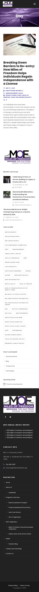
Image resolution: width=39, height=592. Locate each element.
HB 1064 (7, 275)
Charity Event (10, 366)
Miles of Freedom (26, 284)
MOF (6, 309)
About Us (9, 487)
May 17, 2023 (10, 88)
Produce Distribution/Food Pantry (19, 507)
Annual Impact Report (13, 253)
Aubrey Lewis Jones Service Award (20, 534)
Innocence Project (21, 275)
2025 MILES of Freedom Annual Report (20, 430)
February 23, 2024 (12, 217)
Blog (21, 93)
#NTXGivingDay (10, 232)
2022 (6, 249)
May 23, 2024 (19, 202)
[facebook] (5, 417)
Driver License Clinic (14, 95)
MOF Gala (8, 313)
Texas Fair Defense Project (21, 97)
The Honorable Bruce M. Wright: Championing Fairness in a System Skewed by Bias (16, 212)
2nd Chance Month (12, 241)
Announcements (12, 93)
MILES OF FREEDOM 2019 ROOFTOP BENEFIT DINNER (16, 289)
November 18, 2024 (21, 185)
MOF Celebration (11, 522)
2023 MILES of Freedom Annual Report (20, 435)
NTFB (6, 330)
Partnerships (17, 330)
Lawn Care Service (15, 512)
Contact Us (9, 553)
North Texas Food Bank (13, 317)
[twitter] (10, 417)
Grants (28, 271)
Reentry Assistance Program (18, 503)
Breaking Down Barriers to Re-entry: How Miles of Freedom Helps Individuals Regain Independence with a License (19, 73)
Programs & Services (13, 497)
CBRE (25, 258)
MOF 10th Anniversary (20, 309)
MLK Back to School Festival (15, 294)
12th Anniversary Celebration (16, 245)
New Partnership (22, 313)
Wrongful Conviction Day (14, 343)
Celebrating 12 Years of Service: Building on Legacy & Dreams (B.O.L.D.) (24, 179)
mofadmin (18, 187)
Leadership (12, 492)
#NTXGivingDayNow (12, 236)
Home (8, 482)
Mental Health (10, 284)
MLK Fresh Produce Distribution (16, 298)
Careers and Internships (14, 549)
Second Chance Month (13, 334)
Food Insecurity (11, 266)
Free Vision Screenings (13, 271)
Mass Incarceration (12, 279)
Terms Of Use (25, 585)
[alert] (19, 384)
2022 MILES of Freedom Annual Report (20, 437)
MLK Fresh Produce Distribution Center (16, 303)
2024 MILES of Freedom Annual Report (20, 433)
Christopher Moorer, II (14, 90)
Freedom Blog (13, 544)
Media (8, 539)
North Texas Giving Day (13, 322)
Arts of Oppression (12, 258)
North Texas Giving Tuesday (15, 326)
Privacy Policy (13, 585)
